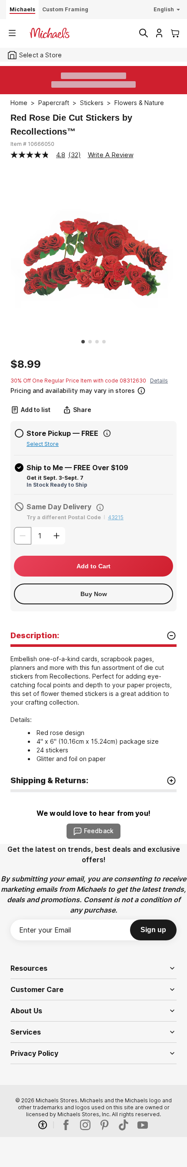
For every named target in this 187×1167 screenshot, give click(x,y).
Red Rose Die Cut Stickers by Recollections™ (71, 124)
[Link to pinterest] (104, 1125)
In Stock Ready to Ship (57, 484)
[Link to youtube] (143, 1125)
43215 (116, 517)
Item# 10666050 (32, 144)
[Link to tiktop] (123, 1125)
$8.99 (25, 364)
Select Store (43, 444)
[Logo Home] (49, 33)
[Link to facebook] (66, 1125)
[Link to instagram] (85, 1125)
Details (159, 380)
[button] (92, 389)
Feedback (99, 830)
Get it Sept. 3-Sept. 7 (55, 478)
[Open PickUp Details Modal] (107, 433)
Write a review (111, 155)
